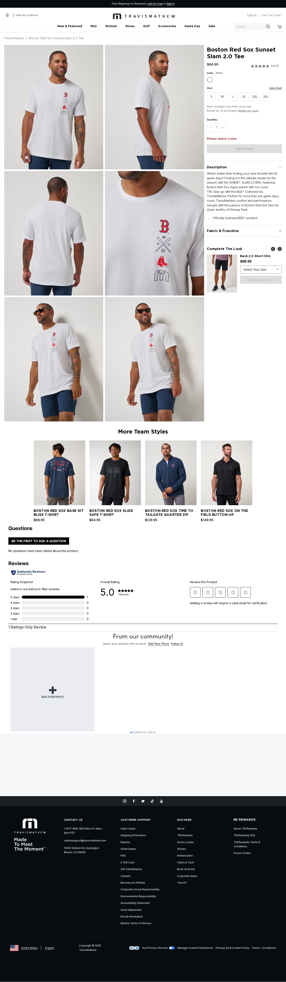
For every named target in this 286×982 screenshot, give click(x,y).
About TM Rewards (245, 828)
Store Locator (185, 842)
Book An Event (186, 869)
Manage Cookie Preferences (195, 947)
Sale (212, 26)
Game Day (192, 26)
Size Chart (275, 88)
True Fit (181, 882)
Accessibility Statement (135, 903)
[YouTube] (161, 801)
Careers (125, 876)
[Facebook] (134, 801)
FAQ (123, 855)
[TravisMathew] (144, 15)
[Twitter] (143, 801)
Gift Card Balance (131, 869)
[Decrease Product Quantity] (211, 127)
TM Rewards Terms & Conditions (247, 844)
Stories (181, 848)
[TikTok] (152, 801)
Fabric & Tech (185, 862)
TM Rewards (185, 835)
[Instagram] (124, 801)
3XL (265, 96)
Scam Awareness (131, 909)
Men (93, 26)
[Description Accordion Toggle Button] (280, 167)
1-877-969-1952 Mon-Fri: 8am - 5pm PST (83, 830)
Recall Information (132, 916)
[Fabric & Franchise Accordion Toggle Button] (280, 231)
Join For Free (271, 15)
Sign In (170, 3)
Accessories (167, 26)
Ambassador (185, 855)
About (180, 828)
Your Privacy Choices (155, 947)
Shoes (130, 26)
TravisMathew (14, 38)
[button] (255, 472)
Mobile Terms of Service (136, 923)
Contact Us (73, 820)
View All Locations (26, 15)
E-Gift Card (127, 862)
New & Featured (69, 26)
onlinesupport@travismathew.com (85, 840)
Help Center (128, 828)
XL (244, 96)
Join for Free (155, 3)
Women (111, 26)
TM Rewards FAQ (244, 835)
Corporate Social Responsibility (140, 889)
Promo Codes (242, 853)
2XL (255, 96)
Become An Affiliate (133, 882)
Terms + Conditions (264, 947)
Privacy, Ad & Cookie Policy (232, 947)
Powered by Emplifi (144, 732)
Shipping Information (133, 835)
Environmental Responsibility (138, 896)
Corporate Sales (187, 876)
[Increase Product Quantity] (223, 127)
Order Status (128, 848)
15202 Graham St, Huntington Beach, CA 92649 (81, 850)
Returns (125, 842)
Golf (146, 26)
